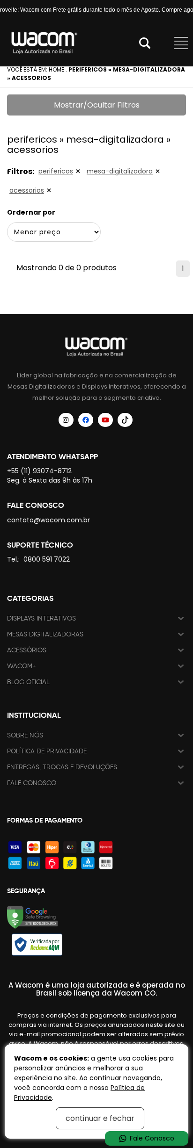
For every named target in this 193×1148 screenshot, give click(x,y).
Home (56, 69)
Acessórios (26, 650)
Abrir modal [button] (144, 43)
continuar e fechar (100, 1118)
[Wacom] (44, 43)
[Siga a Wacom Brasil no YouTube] (105, 420)
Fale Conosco (31, 783)
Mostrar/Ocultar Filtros (97, 105)
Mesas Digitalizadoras (45, 634)
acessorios (26, 190)
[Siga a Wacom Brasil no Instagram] (66, 420)
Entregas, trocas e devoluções (62, 767)
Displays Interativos (41, 618)
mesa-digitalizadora (120, 171)
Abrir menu (181, 43)
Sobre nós (25, 735)
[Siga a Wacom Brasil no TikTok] (125, 420)
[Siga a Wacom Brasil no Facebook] (85, 420)
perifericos (55, 171)
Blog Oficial (28, 682)
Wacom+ (21, 666)
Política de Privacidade (47, 751)
